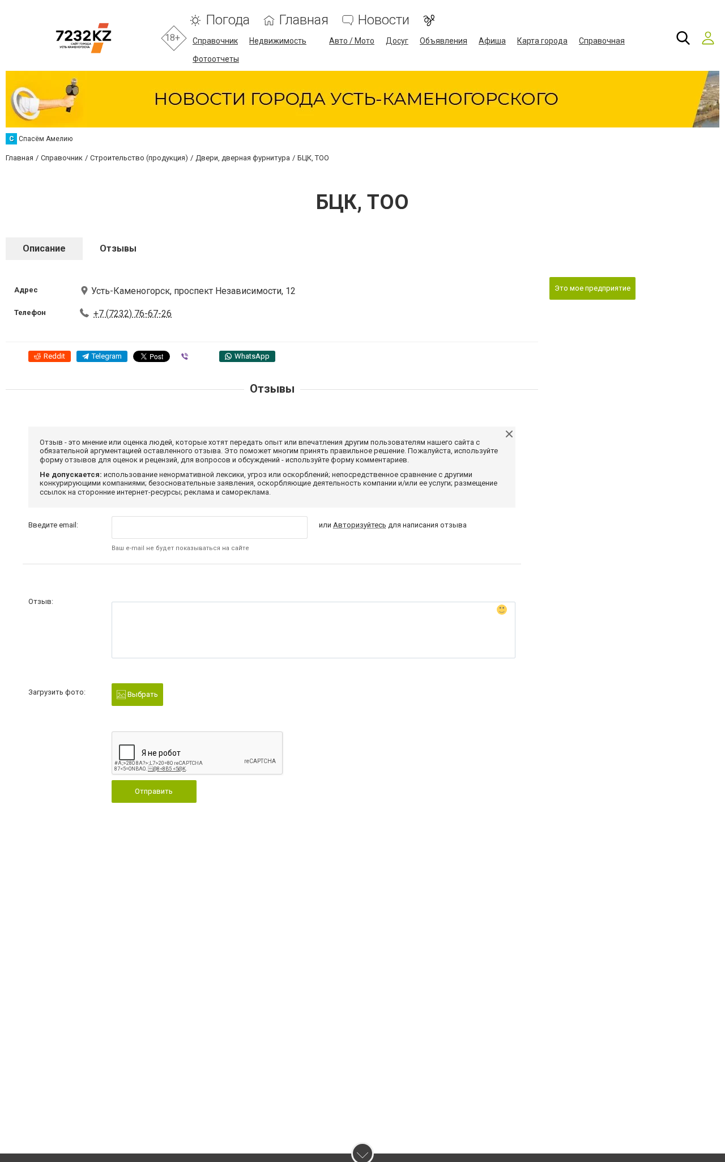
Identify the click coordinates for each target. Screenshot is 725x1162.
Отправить (154, 791)
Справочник (215, 40)
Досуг (397, 40)
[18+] (83, 38)
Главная (304, 20)
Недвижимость (277, 40)
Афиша (492, 40)
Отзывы (118, 248)
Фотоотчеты (216, 58)
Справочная (602, 40)
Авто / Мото (351, 40)
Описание (44, 248)
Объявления (443, 40)
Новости (384, 20)
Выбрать (142, 694)
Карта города (542, 40)
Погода (228, 20)
